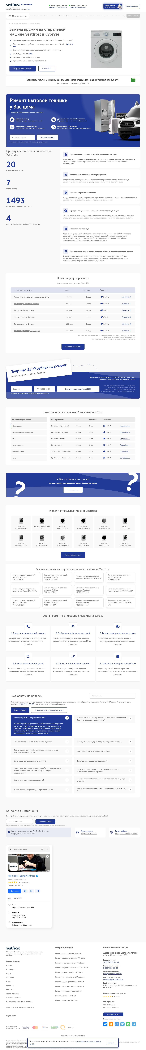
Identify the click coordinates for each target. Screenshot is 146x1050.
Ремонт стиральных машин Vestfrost (69, 963)
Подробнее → (125, 426)
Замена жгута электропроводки (27, 330)
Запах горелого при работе (61, 451)
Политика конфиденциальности (73, 1036)
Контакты (115, 16)
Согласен (111, 1043)
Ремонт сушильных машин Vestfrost (69, 986)
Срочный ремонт (36, 16)
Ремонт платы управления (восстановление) (31, 297)
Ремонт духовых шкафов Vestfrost (69, 972)
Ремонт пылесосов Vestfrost (66, 1000)
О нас (53, 16)
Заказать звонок (73, 490)
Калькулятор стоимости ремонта (19, 1001)
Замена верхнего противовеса (26, 303)
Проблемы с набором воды (61, 458)
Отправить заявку (47, 137)
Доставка (69, 16)
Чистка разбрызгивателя (24, 310)
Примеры (10, 969)
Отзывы (61, 16)
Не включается (56, 445)
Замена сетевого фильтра (24, 324)
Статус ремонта (133, 16)
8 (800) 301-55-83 (110, 968)
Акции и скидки (89, 16)
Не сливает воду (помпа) (60, 426)
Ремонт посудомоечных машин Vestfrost (71, 967)
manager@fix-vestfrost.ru (113, 979)
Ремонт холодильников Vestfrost (68, 953)
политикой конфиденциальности (39, 393)
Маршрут (16, 891)
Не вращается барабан (59, 432)
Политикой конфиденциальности (56, 825)
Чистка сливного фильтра (24, 317)
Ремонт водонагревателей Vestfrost (69, 981)
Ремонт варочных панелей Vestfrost (69, 977)
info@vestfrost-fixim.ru (112, 974)
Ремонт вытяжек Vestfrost (65, 996)
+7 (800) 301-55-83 (59, 5)
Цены (46, 16)
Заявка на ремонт (103, 16)
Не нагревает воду (58, 439)
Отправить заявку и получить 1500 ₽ (78, 389)
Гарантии (78, 16)
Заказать (125, 297)
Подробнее (28, 644)
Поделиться (105, 1024)
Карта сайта (11, 1016)
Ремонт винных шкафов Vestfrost (68, 991)
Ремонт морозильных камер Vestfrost (70, 958)
